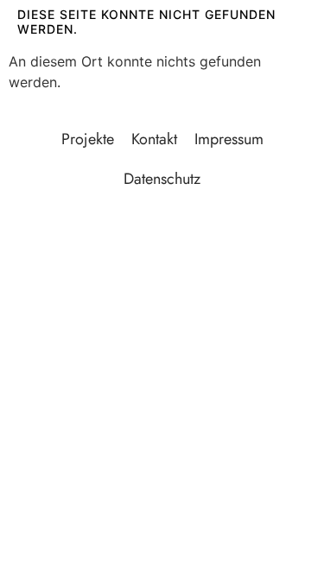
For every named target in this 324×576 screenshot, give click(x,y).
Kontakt (154, 139)
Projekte (87, 139)
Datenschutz (162, 179)
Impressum (229, 139)
